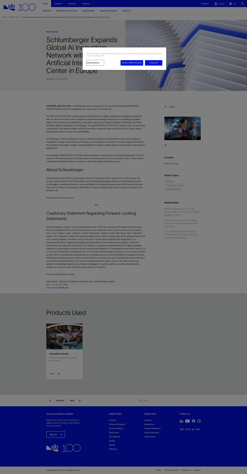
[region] (124, 58)
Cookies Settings (93, 62)
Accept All (154, 62)
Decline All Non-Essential (132, 62)
